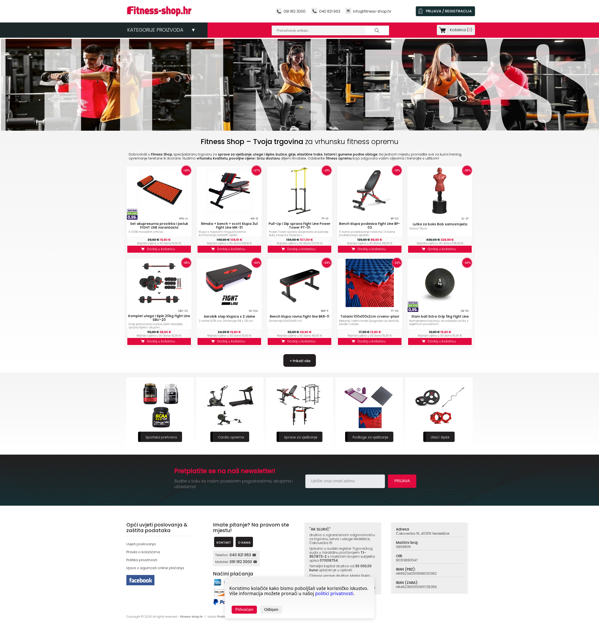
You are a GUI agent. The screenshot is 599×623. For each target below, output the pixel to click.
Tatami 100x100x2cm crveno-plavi (369, 316)
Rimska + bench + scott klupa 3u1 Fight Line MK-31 (229, 225)
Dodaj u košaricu (162, 249)
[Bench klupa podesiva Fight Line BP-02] (370, 213)
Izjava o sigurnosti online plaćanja (155, 567)
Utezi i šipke (370, 437)
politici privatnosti (334, 593)
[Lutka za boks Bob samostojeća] (440, 213)
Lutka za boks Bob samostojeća (440, 224)
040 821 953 (329, 11)
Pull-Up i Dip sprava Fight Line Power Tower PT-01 (299, 225)
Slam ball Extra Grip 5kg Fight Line (440, 316)
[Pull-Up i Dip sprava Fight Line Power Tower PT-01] (299, 213)
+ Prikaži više (299, 361)
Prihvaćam (244, 610)
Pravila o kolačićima (143, 551)
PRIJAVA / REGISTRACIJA (449, 11)
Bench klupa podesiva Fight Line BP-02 (369, 225)
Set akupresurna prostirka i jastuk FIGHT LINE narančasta (159, 225)
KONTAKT (223, 542)
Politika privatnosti (141, 559)
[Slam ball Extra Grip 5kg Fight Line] (440, 305)
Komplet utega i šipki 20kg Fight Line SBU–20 (159, 318)
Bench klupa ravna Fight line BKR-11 (299, 316)
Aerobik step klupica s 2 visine (229, 316)
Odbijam (271, 610)
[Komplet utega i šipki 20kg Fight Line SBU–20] (159, 305)
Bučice (440, 437)
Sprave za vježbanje (231, 437)
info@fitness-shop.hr (372, 11)
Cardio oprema (161, 437)
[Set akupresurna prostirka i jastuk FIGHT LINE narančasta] (159, 213)
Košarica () (461, 30)
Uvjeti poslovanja (141, 543)
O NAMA (244, 542)
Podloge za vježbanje (300, 437)
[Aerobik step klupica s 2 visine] (229, 305)
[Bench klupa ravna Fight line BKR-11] (299, 305)
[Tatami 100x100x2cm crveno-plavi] (370, 305)
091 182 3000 (295, 11)
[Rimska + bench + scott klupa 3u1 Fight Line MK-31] (229, 213)
